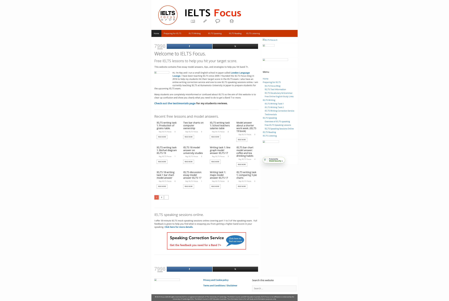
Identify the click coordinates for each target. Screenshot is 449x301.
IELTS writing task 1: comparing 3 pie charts (246, 175)
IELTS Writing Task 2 (274, 107)
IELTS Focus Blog (272, 85)
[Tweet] (235, 46)
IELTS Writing (195, 33)
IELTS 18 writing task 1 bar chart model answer (165, 175)
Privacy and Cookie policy (215, 280)
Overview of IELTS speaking (277, 121)
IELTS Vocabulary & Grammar (278, 93)
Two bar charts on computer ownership (193, 125)
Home (156, 33)
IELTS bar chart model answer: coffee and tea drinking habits (244, 151)
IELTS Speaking (215, 33)
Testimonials (271, 114)
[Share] (189, 46)
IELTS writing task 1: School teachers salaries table (220, 125)
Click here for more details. (179, 227)
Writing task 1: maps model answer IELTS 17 (219, 175)
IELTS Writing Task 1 (274, 103)
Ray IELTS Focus (165, 132)
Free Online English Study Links (279, 96)
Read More (162, 137)
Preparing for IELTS (172, 33)
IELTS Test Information (275, 89)
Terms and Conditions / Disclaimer (220, 285)
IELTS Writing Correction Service (279, 110)
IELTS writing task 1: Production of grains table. (167, 125)
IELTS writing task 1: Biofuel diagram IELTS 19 (167, 150)
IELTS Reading (235, 33)
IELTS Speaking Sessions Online (279, 128)
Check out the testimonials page (175, 103)
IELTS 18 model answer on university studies (193, 150)
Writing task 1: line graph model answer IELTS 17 (220, 150)
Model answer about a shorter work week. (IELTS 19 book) (246, 127)
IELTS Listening (253, 33)
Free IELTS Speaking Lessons (278, 125)
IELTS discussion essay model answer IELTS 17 (192, 175)
